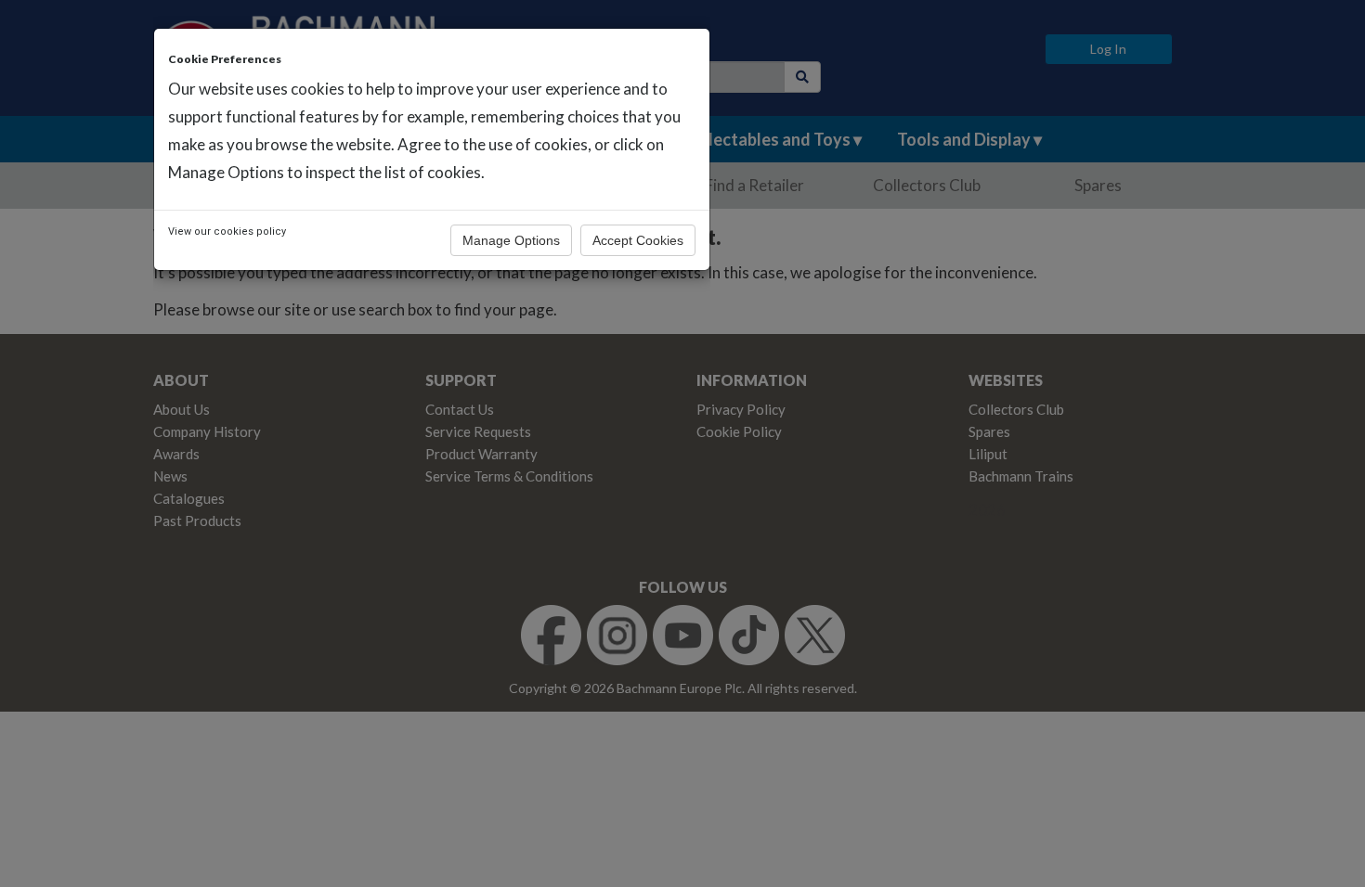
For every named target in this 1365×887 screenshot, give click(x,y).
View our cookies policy (227, 231)
